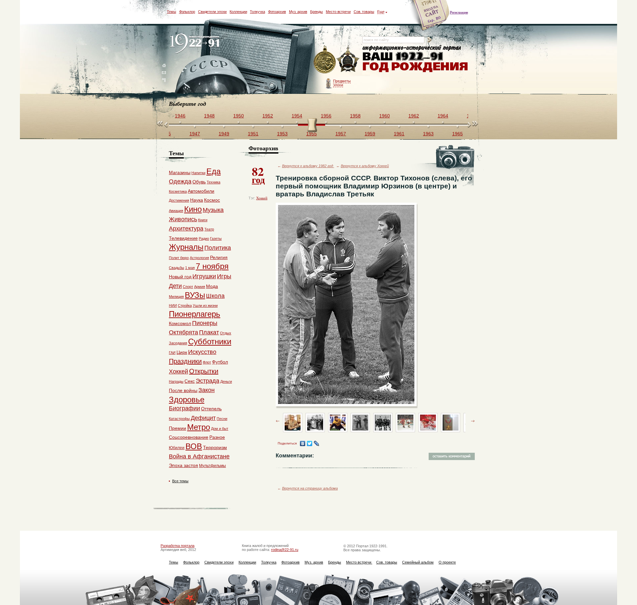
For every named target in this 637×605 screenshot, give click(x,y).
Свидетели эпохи (212, 12)
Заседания (178, 343)
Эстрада (207, 380)
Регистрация (459, 12)
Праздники (185, 361)
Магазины (179, 172)
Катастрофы (179, 419)
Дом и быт (219, 429)
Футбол (220, 362)
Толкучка (257, 12)
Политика (217, 247)
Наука (196, 200)
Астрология (199, 258)
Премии (177, 428)
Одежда (180, 181)
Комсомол (180, 323)
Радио (204, 238)
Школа (215, 296)
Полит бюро (179, 258)
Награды (176, 381)
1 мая (190, 268)
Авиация (176, 211)
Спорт (188, 287)
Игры (224, 276)
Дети (175, 286)
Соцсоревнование (188, 437)
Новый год (180, 276)
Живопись (183, 219)
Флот (207, 362)
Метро (198, 427)
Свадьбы (176, 268)
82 (258, 174)
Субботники (209, 341)
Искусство (202, 352)
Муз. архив (298, 12)
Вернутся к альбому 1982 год (308, 166)
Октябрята (183, 332)
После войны (183, 390)
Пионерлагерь (194, 313)
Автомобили (201, 191)
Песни (222, 419)
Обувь (199, 181)
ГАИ (172, 353)
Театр (209, 229)
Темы (171, 12)
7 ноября (212, 266)
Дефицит (203, 418)
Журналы (186, 246)
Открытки (203, 371)
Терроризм (215, 447)
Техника (213, 182)
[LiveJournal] (316, 443)
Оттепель (211, 408)
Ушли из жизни (205, 305)
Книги (202, 220)
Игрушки (204, 276)
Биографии (184, 408)
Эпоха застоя (183, 465)
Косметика (178, 191)
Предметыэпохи (342, 83)
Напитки (198, 173)
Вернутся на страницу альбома (310, 488)
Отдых (225, 333)
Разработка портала (177, 546)
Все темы (180, 481)
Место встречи (338, 12)
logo (196, 44)
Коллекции (238, 12)
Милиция (176, 297)
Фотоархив (277, 12)
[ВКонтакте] (302, 443)
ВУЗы (195, 295)
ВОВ (193, 446)
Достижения (179, 200)
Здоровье (186, 399)
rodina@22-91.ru (284, 550)
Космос (212, 200)
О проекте (447, 562)
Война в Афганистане (199, 456)
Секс (189, 381)
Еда (213, 171)
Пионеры (204, 323)
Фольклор (187, 12)
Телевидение (183, 238)
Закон (206, 390)
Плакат (209, 332)
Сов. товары (364, 12)
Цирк (182, 352)
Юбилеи (176, 447)
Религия (219, 257)
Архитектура (186, 228)
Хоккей (261, 198)
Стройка (185, 305)
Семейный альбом (418, 562)
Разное (217, 437)
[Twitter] (309, 443)
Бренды (316, 12)
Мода (212, 286)
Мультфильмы (212, 465)
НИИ (173, 305)
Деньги (226, 381)
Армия (199, 287)
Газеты (216, 238)
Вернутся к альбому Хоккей (365, 166)
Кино (193, 209)
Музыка (213, 210)
